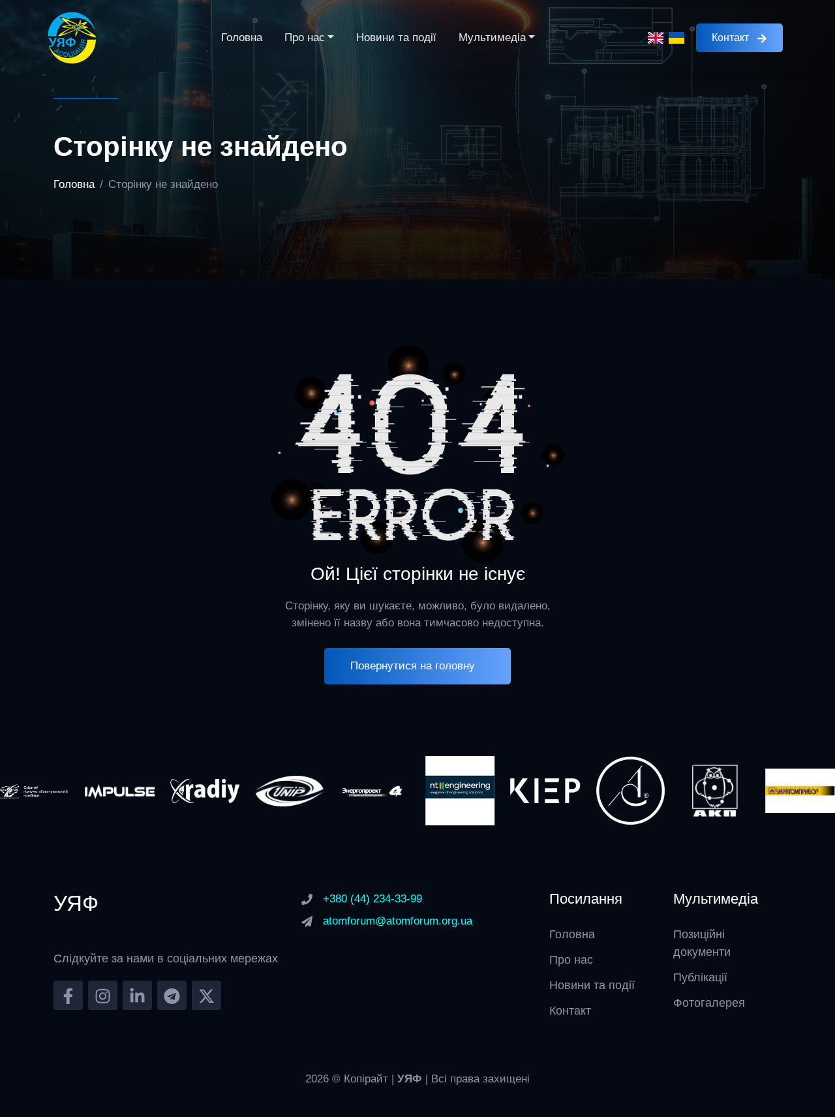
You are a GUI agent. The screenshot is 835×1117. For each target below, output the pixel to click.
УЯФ (411, 1079)
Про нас (304, 37)
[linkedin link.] (137, 995)
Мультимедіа (492, 37)
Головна (241, 37)
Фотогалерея (709, 1002)
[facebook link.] (68, 995)
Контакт (730, 37)
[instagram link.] (102, 995)
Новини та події (396, 37)
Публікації (700, 977)
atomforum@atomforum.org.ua (397, 921)
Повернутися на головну (412, 666)
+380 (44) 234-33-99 (372, 899)
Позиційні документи (702, 943)
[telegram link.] (172, 995)
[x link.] (206, 995)
